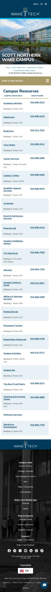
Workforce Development (10, 425)
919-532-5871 (37, 283)
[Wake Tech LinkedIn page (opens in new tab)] (31, 551)
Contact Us (6, 583)
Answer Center (25, 466)
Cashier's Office (11, 175)
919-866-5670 (37, 188)
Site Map (25, 588)
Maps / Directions (25, 486)
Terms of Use (17, 583)
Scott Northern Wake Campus (21, 57)
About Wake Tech (18, 68)
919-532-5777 (37, 352)
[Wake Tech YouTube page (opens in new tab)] (25, 551)
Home (8, 68)
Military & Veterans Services (13, 297)
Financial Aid (9, 228)
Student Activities (12, 353)
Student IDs (9, 370)
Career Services (11, 158)
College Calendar (25, 471)
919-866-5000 (26, 558)
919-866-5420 (37, 116)
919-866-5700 (37, 338)
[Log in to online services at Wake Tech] (45, 4)
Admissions (9, 117)
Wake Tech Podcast (26, 545)
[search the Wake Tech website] (41, 4)
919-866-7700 (37, 425)
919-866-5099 (37, 297)
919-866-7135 (37, 269)
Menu (36, 3)
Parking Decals (10, 311)
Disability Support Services (12, 189)
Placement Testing (12, 325)
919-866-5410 (37, 227)
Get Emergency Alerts (25, 476)
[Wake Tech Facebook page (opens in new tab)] (9, 551)
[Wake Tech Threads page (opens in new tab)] (36, 551)
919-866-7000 (37, 252)
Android (25, 503)
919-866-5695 (37, 158)
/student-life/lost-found (12, 284)
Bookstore (8, 131)
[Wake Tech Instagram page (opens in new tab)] (14, 551)
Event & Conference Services (13, 217)
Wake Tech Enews (25, 539)
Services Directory (26, 524)
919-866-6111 (37, 144)
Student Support (25, 529)
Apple (25, 508)
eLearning (8, 203)
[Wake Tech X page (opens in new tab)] (20, 551)
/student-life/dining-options (13, 242)
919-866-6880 (37, 397)
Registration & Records (14, 339)
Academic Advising (12, 103)
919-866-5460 (37, 174)
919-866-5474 (37, 102)
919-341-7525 (37, 130)
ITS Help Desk (10, 253)
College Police (25, 519)
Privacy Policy (29, 583)
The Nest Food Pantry (14, 384)
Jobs (25, 481)
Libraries (7, 270)
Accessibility (25, 492)
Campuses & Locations (35, 68)
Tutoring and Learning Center (14, 398)
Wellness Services (12, 414)
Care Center (9, 145)
